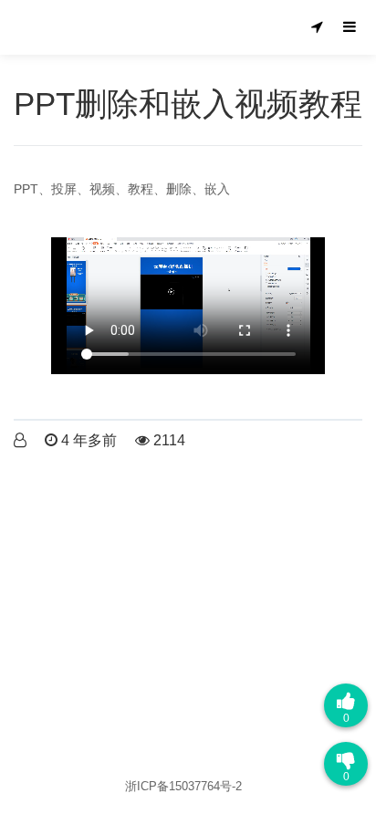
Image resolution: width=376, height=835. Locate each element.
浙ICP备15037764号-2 (183, 786)
